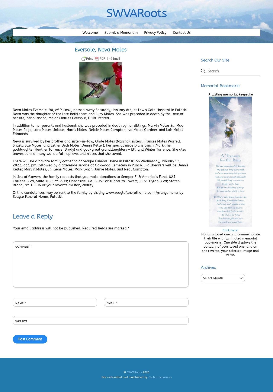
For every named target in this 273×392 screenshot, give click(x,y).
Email (112, 303)
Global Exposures (160, 377)
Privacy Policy (155, 33)
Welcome (90, 33)
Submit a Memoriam (121, 33)
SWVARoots (134, 372)
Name (20, 303)
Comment (23, 246)
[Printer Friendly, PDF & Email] (100, 58)
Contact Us (181, 33)
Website (21, 321)
